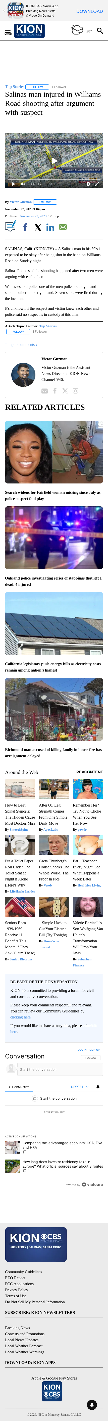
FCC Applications (19, 1284)
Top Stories (48, 326)
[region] (54, 1118)
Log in (82, 1049)
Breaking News (17, 1328)
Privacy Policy (16, 1290)
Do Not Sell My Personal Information (35, 1302)
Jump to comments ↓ (21, 344)
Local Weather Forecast (23, 1346)
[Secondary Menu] (11, 31)
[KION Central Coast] (36, 31)
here (13, 1032)
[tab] (19, 1087)
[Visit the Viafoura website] (92, 1184)
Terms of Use (15, 1296)
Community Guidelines (23, 1272)
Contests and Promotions (24, 1334)
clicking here (20, 1017)
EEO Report (15, 1278)
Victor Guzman (21, 202)
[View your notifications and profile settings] (98, 1087)
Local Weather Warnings (24, 1352)
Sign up (94, 1049)
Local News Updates (21, 1340)
